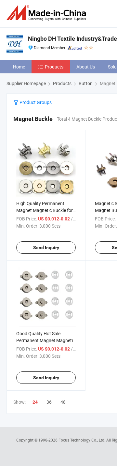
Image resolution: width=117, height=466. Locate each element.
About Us (85, 67)
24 (35, 402)
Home (19, 67)
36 (49, 402)
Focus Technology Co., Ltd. (82, 440)
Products (54, 67)
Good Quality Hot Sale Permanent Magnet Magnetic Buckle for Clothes (45, 340)
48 (63, 402)
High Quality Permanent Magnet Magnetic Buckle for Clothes (44, 210)
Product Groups (35, 102)
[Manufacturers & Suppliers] (47, 13)
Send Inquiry (46, 247)
